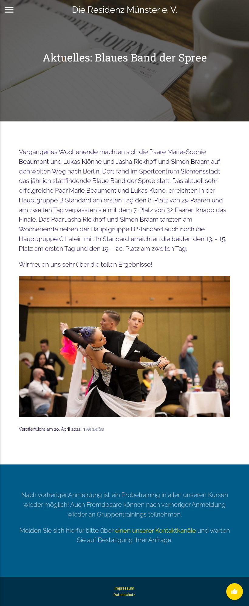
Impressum (124, 588)
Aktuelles (95, 429)
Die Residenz (124, 9)
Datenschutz (124, 594)
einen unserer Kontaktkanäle (155, 530)
